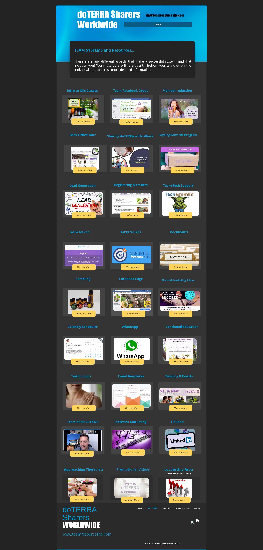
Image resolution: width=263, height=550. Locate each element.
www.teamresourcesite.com (165, 15)
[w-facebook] (193, 523)
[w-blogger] (197, 520)
